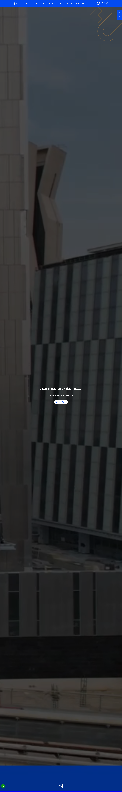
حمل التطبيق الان (60, 402)
